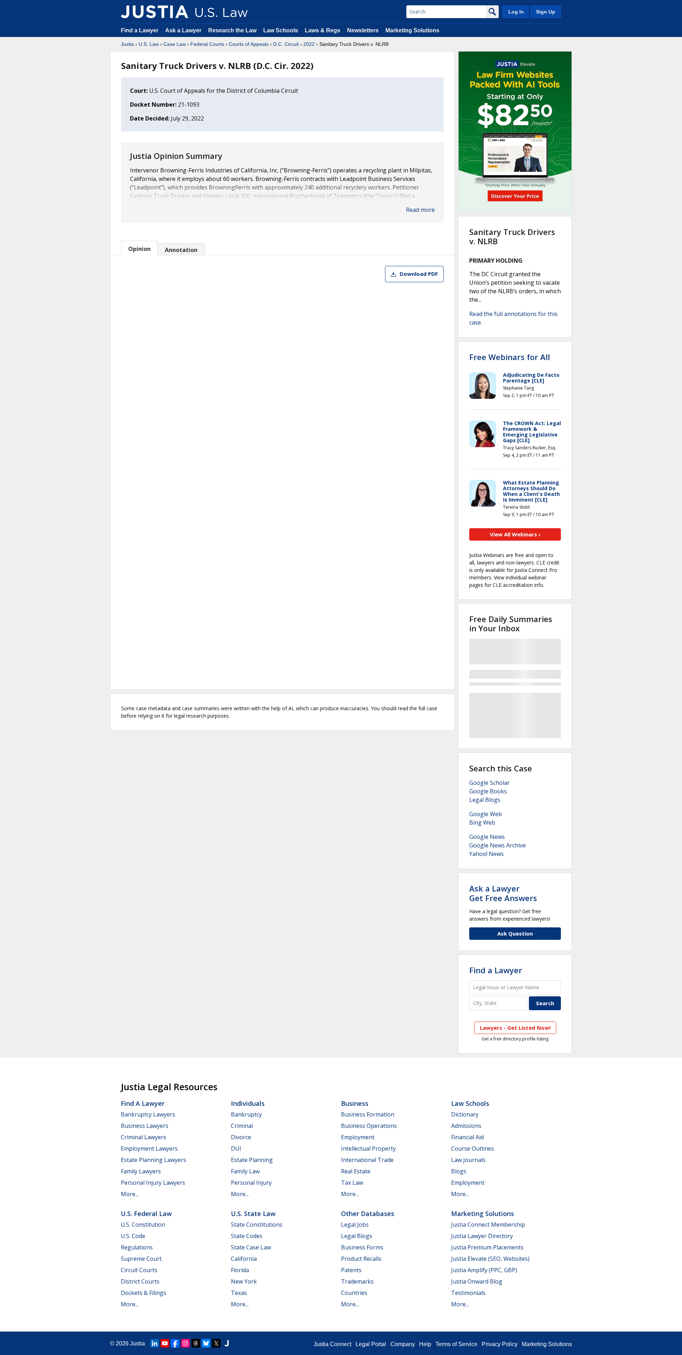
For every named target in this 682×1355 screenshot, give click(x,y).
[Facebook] (175, 1343)
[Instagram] (185, 1343)
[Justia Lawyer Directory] (226, 1343)
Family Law (245, 1171)
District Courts (140, 1281)
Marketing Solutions (412, 30)
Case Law (174, 44)
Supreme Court (141, 1259)
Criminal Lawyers (143, 1137)
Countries (354, 1293)
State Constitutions (256, 1224)
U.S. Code (133, 1236)
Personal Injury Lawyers (153, 1183)
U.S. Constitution (143, 1224)
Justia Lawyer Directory (482, 1236)
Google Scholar (489, 783)
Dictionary (464, 1114)
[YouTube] (165, 1343)
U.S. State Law (253, 1213)
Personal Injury (251, 1183)
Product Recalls (361, 1259)
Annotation (181, 250)
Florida (240, 1270)
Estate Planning (252, 1160)
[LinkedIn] (154, 1343)
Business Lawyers (144, 1126)
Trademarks (357, 1281)
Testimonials (468, 1293)
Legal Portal (371, 1344)
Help (425, 1344)
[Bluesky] (206, 1343)
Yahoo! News (486, 854)
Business (354, 1103)
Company (402, 1344)
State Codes (246, 1236)
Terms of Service (456, 1344)
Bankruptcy (246, 1114)
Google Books (488, 791)
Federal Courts (207, 44)
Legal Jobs (355, 1224)
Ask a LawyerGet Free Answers (503, 893)
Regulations (137, 1247)
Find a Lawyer (139, 30)
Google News (487, 837)
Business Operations (369, 1126)
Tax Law (352, 1183)
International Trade (367, 1160)
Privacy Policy (500, 1344)
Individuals (248, 1103)
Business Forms (362, 1247)
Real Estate (355, 1171)
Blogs (458, 1171)
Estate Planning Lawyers (153, 1160)
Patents (351, 1270)
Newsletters (363, 30)
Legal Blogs (484, 800)
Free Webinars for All (509, 356)
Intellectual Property (368, 1148)
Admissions (466, 1126)
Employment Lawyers (149, 1148)
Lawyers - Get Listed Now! (515, 1027)
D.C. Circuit (286, 44)
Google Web (485, 814)
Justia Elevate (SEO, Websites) (490, 1259)
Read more (420, 210)
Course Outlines (472, 1148)
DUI (236, 1148)
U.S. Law (149, 44)
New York (244, 1281)
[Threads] (195, 1343)
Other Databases (367, 1213)
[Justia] (154, 11)
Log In (516, 12)
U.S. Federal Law (146, 1213)
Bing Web (482, 822)
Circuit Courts (139, 1270)
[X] (216, 1343)
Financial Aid (467, 1137)
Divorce (241, 1137)
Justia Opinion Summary (176, 155)
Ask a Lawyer (184, 30)
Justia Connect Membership (488, 1224)
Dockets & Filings (143, 1293)
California (244, 1259)
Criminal (242, 1126)
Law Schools (280, 30)
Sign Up (545, 12)
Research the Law (232, 30)
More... (130, 1194)
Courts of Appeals (249, 44)
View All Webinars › (515, 534)
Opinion (139, 249)
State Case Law (251, 1247)
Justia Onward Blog (476, 1281)
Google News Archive (497, 845)
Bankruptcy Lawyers (148, 1114)
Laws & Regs (322, 30)
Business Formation (367, 1114)
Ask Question (515, 933)
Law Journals (468, 1160)
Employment (357, 1137)
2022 (309, 44)
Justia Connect (332, 1344)
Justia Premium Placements (487, 1247)
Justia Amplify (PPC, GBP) (484, 1270)
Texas (239, 1293)
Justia (127, 44)
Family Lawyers (141, 1171)
